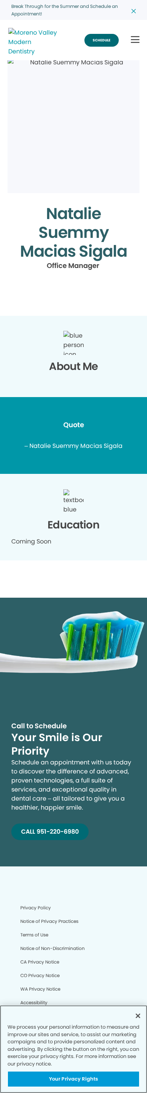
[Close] (138, 1016)
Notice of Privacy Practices (49, 921)
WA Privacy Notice (40, 989)
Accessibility (33, 1002)
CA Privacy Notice (39, 962)
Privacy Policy (35, 907)
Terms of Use (34, 935)
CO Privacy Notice (40, 975)
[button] (135, 40)
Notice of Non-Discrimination (52, 948)
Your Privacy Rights (73, 1078)
